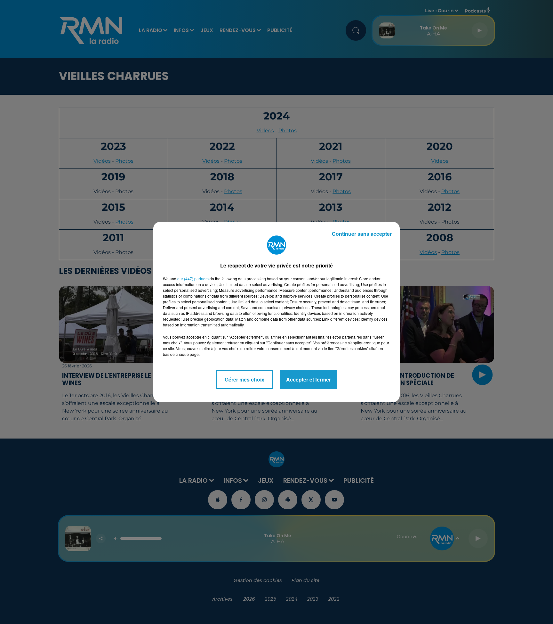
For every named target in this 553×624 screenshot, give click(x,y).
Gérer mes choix (244, 379)
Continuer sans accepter (362, 233)
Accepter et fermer (308, 379)
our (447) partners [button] (193, 278)
